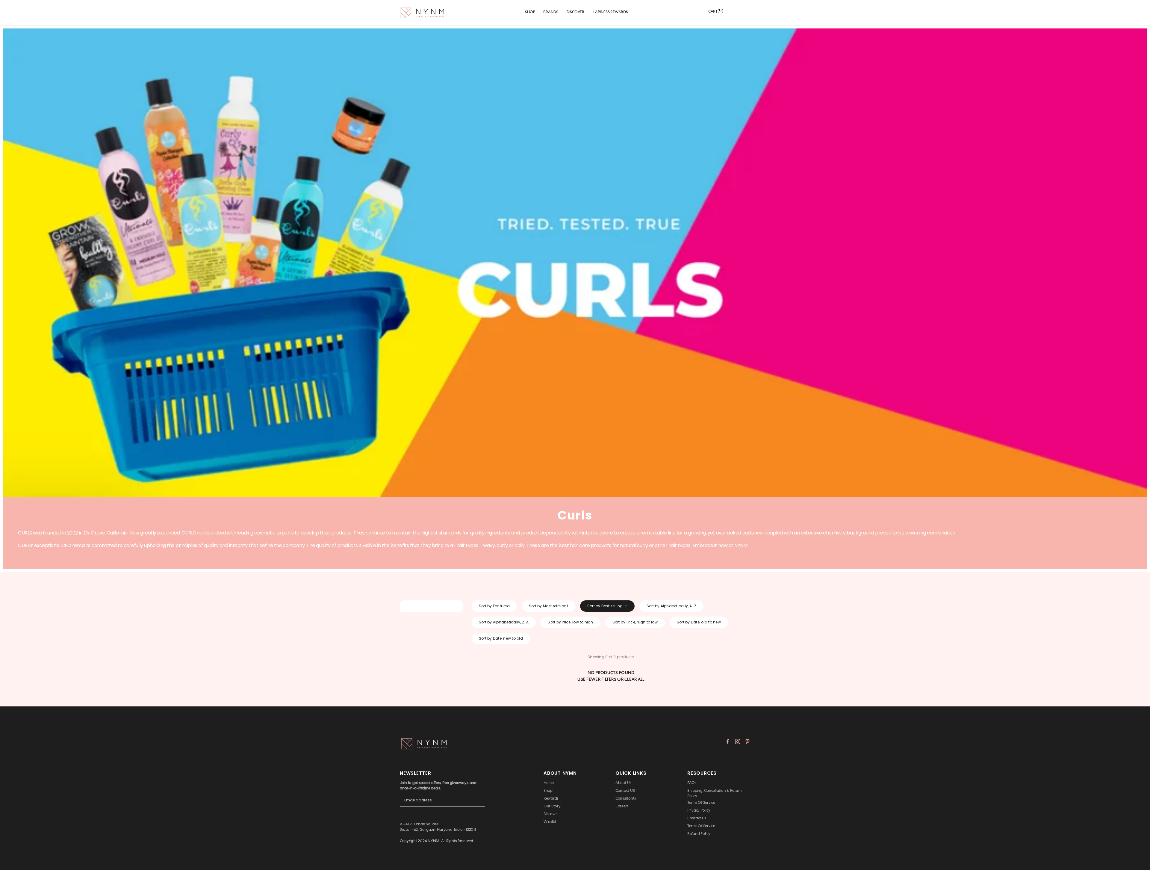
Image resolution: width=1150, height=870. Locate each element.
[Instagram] (737, 741)
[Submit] (480, 805)
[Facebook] (727, 741)
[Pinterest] (747, 741)
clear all (634, 679)
